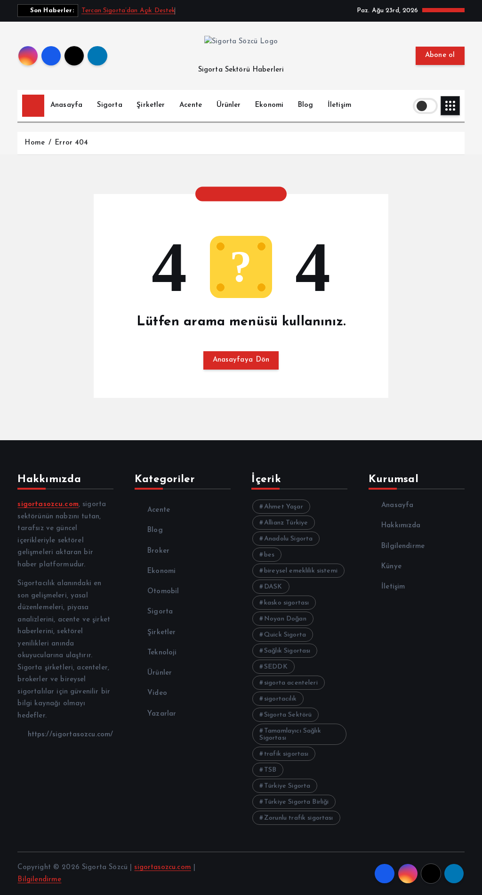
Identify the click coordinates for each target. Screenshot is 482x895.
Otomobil (163, 591)
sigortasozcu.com (162, 867)
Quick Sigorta (285, 634)
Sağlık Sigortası (287, 650)
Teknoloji (162, 652)
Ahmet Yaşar (283, 506)
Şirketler (151, 105)
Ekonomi (269, 105)
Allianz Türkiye (286, 522)
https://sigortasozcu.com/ (69, 734)
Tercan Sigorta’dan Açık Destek (128, 11)
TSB (270, 770)
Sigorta (109, 105)
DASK (273, 586)
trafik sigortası (286, 754)
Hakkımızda (401, 525)
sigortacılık (280, 698)
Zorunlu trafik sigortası (298, 818)
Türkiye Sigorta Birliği (296, 802)
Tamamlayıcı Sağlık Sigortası (290, 734)
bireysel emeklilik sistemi (300, 570)
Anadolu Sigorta (288, 538)
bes (269, 554)
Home (34, 142)
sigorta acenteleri (291, 682)
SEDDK (276, 666)
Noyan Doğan (285, 618)
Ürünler (229, 105)
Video (157, 693)
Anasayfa (66, 105)
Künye (391, 566)
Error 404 (71, 142)
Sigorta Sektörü (288, 714)
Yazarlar (161, 714)
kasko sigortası (286, 602)
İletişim (339, 105)
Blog (305, 105)
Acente (190, 105)
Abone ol (440, 55)
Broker (158, 551)
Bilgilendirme (403, 546)
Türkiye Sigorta (287, 786)
